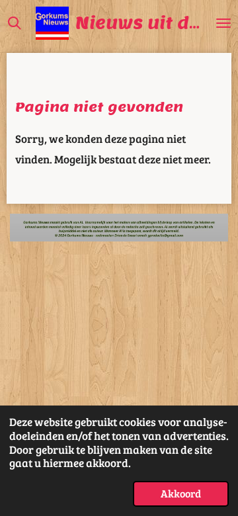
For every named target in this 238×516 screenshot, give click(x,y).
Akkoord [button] (181, 493)
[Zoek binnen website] (14, 23)
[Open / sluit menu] (223, 23)
